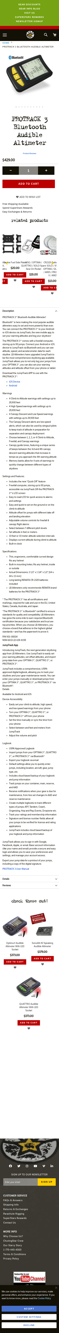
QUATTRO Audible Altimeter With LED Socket (28, 1007)
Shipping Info (11, 1204)
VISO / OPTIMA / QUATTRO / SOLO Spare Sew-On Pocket (33, 265)
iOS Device (14, 381)
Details (5, 879)
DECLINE (29, 1325)
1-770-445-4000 (12, 1249)
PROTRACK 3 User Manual (15, 869)
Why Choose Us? (13, 1236)
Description (8, 311)
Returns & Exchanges (15, 1209)
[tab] (29, 310)
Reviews (6, 885)
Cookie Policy (44, 1298)
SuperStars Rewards (15, 1218)
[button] (16, 107)
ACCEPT (29, 1308)
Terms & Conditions (14, 1254)
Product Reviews (29, 153)
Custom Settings (29, 1316)
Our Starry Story (12, 1245)
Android (13, 385)
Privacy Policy (11, 1258)
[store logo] (30, 35)
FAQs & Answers (13, 1200)
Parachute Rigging (13, 1213)
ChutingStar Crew (13, 1241)
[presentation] (6, 262)
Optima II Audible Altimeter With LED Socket (15, 946)
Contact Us (9, 1222)
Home (5, 43)
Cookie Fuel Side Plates (15, 262)
